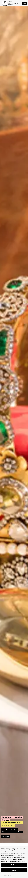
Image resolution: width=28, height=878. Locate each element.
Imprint (3, 861)
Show (24, 3)
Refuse (14, 865)
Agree (14, 870)
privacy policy (17, 859)
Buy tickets (5, 836)
